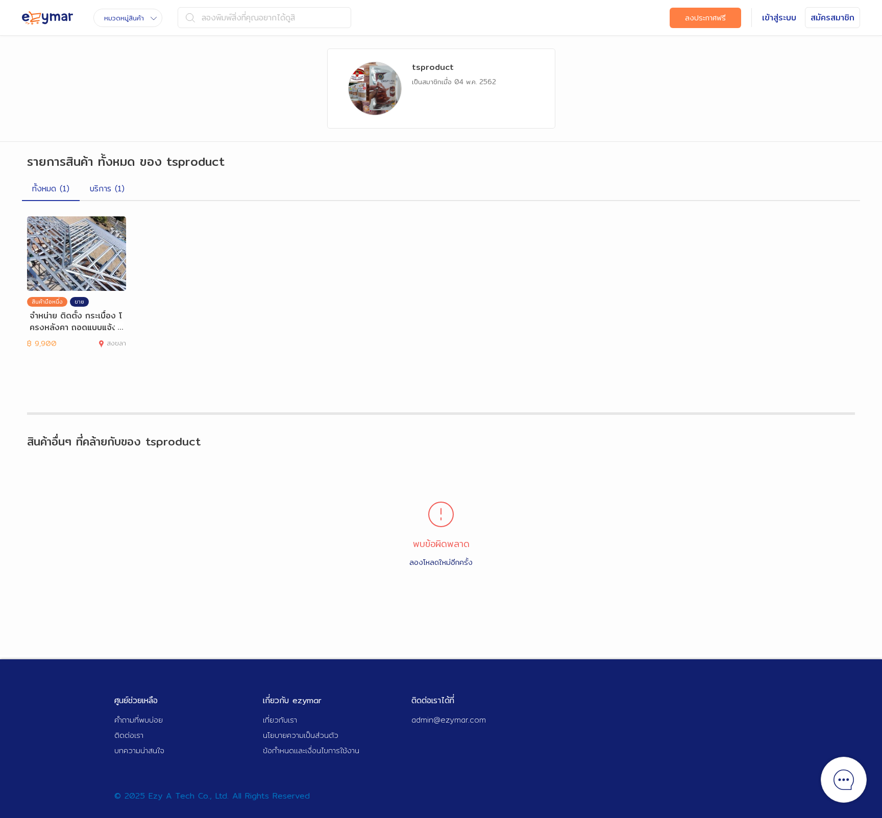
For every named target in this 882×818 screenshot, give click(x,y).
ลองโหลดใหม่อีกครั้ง (441, 562)
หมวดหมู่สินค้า (124, 18)
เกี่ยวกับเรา (280, 720)
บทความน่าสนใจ (139, 750)
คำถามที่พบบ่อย (138, 720)
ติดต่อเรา (128, 735)
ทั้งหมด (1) (50, 188)
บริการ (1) (107, 188)
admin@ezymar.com (448, 720)
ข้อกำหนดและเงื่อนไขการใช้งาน (311, 750)
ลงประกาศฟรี (705, 17)
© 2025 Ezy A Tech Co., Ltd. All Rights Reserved (212, 795)
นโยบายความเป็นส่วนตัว (300, 735)
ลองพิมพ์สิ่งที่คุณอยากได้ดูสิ (248, 17)
